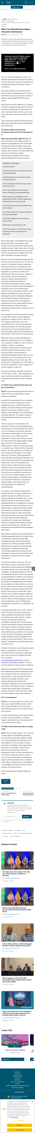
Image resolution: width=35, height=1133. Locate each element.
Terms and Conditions (17, 1082)
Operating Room (7, 833)
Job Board (17, 1080)
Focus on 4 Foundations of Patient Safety (8, 794)
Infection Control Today (7, 21)
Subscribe (26, 816)
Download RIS (6, 781)
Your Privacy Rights (17, 1088)
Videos (15, 833)
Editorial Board (17, 1076)
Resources (5, 836)
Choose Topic (15, 7)
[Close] (32, 1102)
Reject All (19, 1125)
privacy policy (6, 821)
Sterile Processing (15, 836)
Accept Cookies (19, 1130)
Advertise (17, 1072)
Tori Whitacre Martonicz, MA (12, 878)
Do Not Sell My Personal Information (17, 1086)
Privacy (17, 1084)
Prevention (18, 830)
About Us (17, 1074)
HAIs (24, 830)
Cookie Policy (14, 1117)
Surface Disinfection (7, 830)
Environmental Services (25, 833)
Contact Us (17, 1078)
